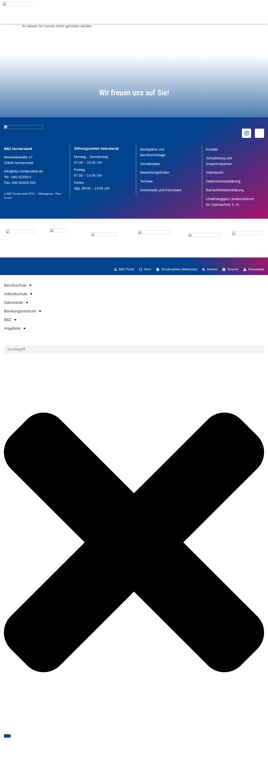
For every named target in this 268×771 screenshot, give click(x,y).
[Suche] (7, 736)
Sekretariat (13, 302)
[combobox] (134, 349)
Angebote (12, 328)
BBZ (7, 320)
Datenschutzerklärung (223, 181)
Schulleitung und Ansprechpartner (219, 161)
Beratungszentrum (20, 311)
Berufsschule (15, 285)
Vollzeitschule (15, 294)
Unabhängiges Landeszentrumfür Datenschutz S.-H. (230, 202)
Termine (146, 181)
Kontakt (212, 149)
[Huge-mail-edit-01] (259, 133)
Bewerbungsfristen (154, 172)
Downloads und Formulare (160, 190)
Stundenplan (150, 164)
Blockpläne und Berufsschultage (152, 152)
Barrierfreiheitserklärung (225, 190)
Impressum (214, 172)
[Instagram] (246, 133)
